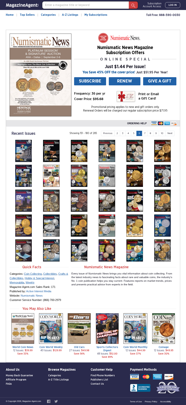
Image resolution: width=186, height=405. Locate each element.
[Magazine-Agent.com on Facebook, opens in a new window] (49, 401)
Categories (48, 14)
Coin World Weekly (51, 347)
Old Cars (79, 347)
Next (169, 133)
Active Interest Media (38, 291)
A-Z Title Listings (58, 379)
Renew (124, 81)
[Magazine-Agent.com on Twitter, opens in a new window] (56, 401)
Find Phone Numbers (103, 375)
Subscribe (90, 81)
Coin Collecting (33, 273)
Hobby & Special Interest (39, 278)
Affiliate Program (16, 379)
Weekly (30, 282)
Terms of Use (136, 401)
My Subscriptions (95, 14)
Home (10, 14)
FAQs (9, 384)
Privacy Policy (151, 401)
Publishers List (99, 379)
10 (162, 133)
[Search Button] (133, 5)
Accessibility (165, 401)
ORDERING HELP (137, 123)
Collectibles (50, 273)
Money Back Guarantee (19, 375)
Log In (173, 5)
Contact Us (97, 384)
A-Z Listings (70, 14)
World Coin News (22, 347)
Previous (107, 133)
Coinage (164, 347)
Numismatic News (32, 295)
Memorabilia (17, 282)
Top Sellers (27, 14)
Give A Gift (159, 81)
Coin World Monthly (135, 347)
